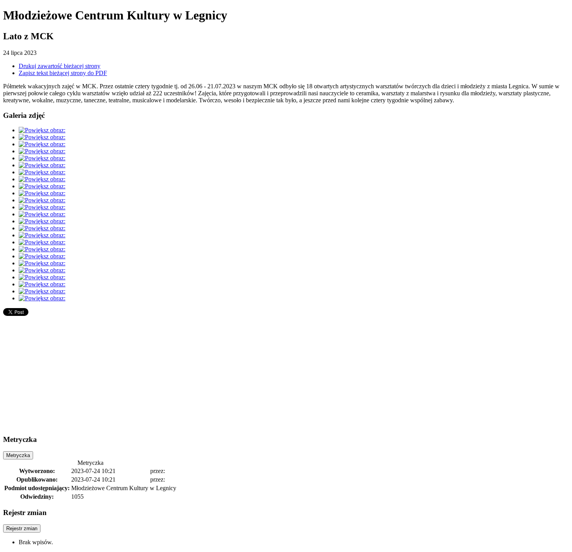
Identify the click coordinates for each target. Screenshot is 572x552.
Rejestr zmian (21, 528)
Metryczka (18, 455)
